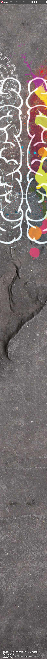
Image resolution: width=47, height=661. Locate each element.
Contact (29, 1)
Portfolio (12, 1)
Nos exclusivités (20, 1)
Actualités (42, 1)
